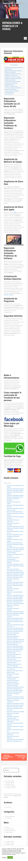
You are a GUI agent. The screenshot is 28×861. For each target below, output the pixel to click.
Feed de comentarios (10, 830)
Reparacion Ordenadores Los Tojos (15, 698)
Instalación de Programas (11, 83)
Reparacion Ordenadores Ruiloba (15, 649)
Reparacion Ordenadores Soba (14, 692)
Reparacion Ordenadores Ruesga (15, 647)
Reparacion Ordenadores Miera (14, 598)
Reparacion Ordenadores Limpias (15, 582)
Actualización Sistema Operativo (12, 81)
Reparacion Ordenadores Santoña (15, 687)
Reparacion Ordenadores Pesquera (15, 611)
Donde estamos (9, 94)
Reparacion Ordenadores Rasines (15, 628)
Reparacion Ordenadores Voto (14, 741)
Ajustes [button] (4, 857)
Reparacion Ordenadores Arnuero (15, 497)
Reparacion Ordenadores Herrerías (15, 572)
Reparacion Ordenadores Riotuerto (15, 641)
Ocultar (15, 65)
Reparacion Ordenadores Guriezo (15, 564)
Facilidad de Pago (9, 92)
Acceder (7, 827)
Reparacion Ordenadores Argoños (15, 495)
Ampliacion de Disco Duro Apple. (12, 76)
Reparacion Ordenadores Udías (14, 706)
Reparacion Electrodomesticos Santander (7, 757)
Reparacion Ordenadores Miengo (15, 597)
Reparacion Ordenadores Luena (14, 583)
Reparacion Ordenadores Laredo (15, 575)
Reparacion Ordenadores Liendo (15, 577)
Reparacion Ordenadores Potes (14, 620)
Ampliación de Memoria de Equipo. (13, 73)
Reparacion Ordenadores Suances (15, 697)
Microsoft (6, 294)
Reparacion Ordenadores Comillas (15, 549)
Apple (15, 212)
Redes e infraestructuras (11, 86)
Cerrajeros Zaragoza (11, 786)
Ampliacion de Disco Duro (11, 75)
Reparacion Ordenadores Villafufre (15, 739)
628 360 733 (14, 8)
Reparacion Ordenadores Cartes (15, 534)
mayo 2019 (8, 807)
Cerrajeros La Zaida (10, 787)
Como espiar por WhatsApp (12, 91)
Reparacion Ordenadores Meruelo (15, 595)
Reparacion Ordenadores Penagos (15, 603)
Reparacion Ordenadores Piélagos (15, 613)
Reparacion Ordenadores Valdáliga (15, 711)
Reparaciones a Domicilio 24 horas (12, 26)
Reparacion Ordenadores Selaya (15, 690)
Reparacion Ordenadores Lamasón (15, 574)
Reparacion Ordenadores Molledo (15, 600)
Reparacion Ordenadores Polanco (15, 618)
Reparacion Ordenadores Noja (14, 602)
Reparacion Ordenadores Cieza (14, 543)
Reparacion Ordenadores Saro (14, 688)
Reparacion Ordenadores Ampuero (15, 488)
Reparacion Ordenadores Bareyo (15, 511)
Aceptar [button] (10, 857)
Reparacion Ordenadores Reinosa (15, 629)
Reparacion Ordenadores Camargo (15, 526)
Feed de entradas (9, 829)
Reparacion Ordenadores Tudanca (15, 705)
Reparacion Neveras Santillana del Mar (20, 757)
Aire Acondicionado (10, 816)
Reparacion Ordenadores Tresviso (15, 703)
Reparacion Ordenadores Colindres (15, 547)
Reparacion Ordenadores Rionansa (15, 639)
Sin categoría (8, 818)
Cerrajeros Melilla (10, 781)
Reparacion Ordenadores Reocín (15, 631)
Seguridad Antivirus (9, 84)
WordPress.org (9, 832)
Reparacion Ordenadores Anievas (15, 490)
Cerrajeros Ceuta (10, 782)
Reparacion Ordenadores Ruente (15, 646)
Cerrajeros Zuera (10, 784)
